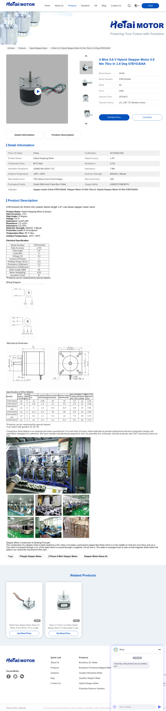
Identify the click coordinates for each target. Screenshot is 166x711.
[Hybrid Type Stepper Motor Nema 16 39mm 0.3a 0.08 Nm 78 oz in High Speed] (24, 603)
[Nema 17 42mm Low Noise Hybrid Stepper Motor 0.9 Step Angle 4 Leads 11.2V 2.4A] (63, 603)
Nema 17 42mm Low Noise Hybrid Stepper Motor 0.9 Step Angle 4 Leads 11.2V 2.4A (63, 626)
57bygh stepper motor (31, 556)
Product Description (63, 135)
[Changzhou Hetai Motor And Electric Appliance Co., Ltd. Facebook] (8, 676)
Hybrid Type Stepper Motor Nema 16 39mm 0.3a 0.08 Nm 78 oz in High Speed (24, 626)
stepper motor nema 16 (95, 556)
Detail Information (24, 135)
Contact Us (56, 683)
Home (47, 6)
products (72, 6)
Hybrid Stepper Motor (38, 48)
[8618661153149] (15, 676)
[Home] (20, 663)
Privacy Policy (12, 708)
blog (104, 6)
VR (95, 6)
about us (59, 6)
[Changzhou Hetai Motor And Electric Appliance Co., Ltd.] (20, 6)
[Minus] (159, 649)
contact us (116, 6)
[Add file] (114, 707)
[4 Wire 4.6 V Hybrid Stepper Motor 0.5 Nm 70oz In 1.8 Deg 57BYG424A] (37, 89)
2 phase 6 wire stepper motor (62, 556)
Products (22, 48)
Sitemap (22, 708)
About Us (55, 662)
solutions (85, 6)
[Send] (159, 707)
